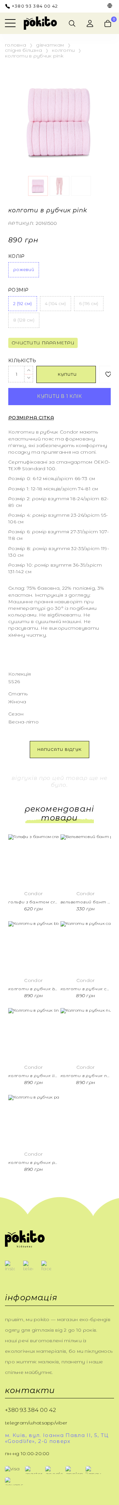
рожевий (23, 269)
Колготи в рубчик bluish (33, 989)
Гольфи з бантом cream (33, 902)
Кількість (22, 361)
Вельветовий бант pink (85, 902)
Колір (16, 256)
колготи (63, 50)
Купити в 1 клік (59, 396)
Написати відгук (59, 749)
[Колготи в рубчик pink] (59, 121)
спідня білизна (23, 50)
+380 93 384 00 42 (35, 6)
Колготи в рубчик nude (85, 1075)
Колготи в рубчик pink (34, 56)
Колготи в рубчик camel (85, 989)
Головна (15, 45)
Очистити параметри (43, 343)
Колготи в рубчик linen (33, 1075)
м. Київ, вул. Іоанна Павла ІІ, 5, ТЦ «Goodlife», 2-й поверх (57, 1438)
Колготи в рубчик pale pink (33, 1162)
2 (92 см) (22, 303)
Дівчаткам (50, 45)
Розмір (18, 290)
